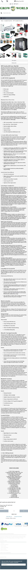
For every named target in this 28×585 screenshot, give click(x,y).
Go (13, 566)
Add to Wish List (9, 516)
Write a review (13, 518)
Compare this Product (18, 516)
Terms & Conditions (4, 550)
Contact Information (4, 547)
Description (14, 60)
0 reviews (7, 518)
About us (2, 543)
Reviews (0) (14, 62)
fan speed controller (15, 292)
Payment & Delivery (4, 544)
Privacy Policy (3, 546)
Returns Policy (3, 549)
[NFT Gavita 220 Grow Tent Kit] (8, 55)
